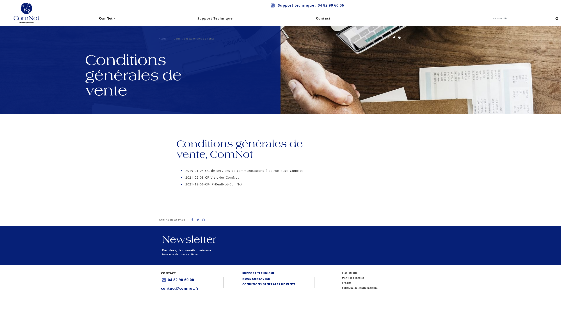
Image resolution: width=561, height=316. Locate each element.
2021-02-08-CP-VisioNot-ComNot (212, 177)
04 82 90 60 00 (181, 279)
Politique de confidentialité (360, 287)
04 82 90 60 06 (331, 5)
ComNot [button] (106, 18)
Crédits (346, 282)
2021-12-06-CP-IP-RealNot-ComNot (214, 184)
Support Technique (215, 18)
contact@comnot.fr (180, 288)
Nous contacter (256, 279)
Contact (323, 18)
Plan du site (350, 272)
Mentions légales (353, 277)
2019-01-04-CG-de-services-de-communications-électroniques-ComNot (244, 171)
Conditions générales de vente (269, 284)
